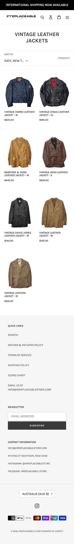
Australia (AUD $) (35, 494)
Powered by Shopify (52, 531)
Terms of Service (20, 355)
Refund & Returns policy (25, 345)
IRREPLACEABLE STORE (30, 531)
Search (13, 335)
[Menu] (67, 17)
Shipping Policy (18, 365)
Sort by (8, 54)
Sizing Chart (16, 375)
